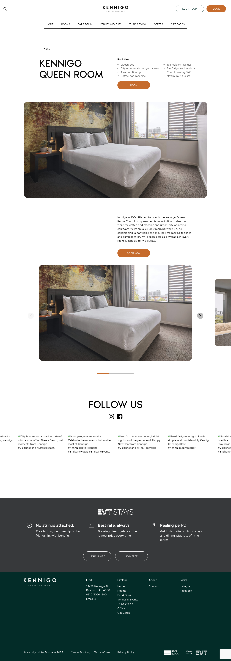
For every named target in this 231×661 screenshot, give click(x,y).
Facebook (186, 590)
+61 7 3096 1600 (96, 594)
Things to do (137, 24)
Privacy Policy (126, 652)
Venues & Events (110, 24)
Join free (132, 556)
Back (47, 49)
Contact (153, 586)
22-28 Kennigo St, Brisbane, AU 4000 (98, 588)
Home (50, 24)
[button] (200, 316)
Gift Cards (178, 24)
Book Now (133, 253)
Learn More (97, 556)
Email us (91, 598)
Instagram (186, 586)
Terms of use (102, 652)
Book (216, 8)
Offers (158, 24)
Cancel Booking (80, 652)
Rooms (65, 24)
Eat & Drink (85, 24)
